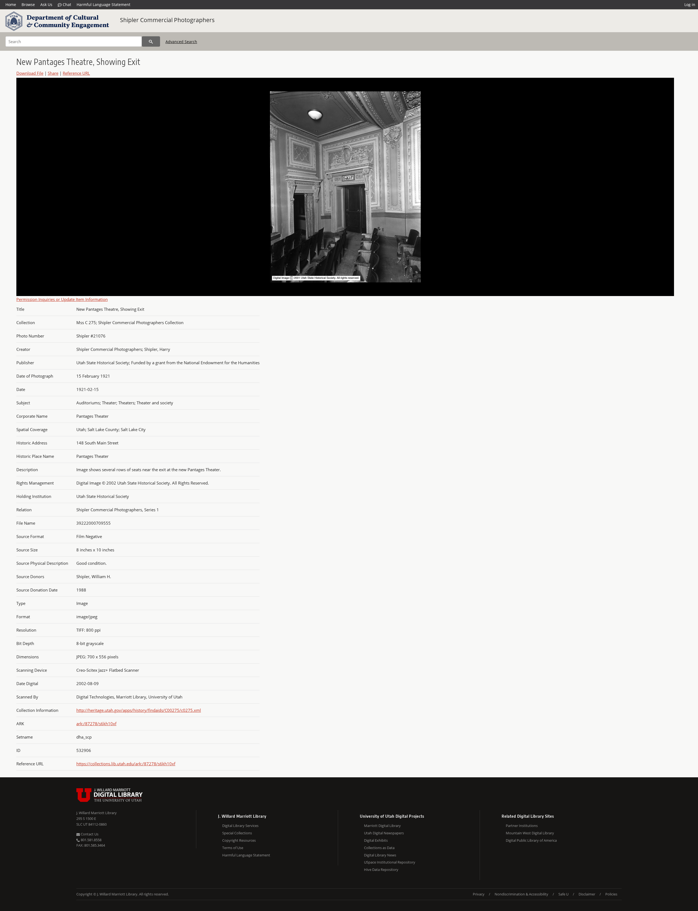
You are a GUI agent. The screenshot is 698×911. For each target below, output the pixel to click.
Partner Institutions (522, 825)
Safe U (563, 894)
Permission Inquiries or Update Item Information (62, 299)
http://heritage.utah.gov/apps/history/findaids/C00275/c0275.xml (138, 710)
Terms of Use (232, 847)
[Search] (151, 41)
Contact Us (89, 834)
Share (53, 73)
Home (10, 4)
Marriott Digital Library (382, 825)
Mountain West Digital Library (530, 833)
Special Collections (237, 833)
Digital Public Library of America (531, 840)
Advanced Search (181, 41)
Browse (28, 4)
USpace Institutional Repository (389, 862)
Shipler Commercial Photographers (167, 20)
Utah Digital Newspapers (384, 833)
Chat (66, 4)
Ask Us (46, 4)
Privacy (479, 894)
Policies (611, 894)
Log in (689, 4)
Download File (29, 73)
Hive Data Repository (381, 869)
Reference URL (76, 73)
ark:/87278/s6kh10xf (96, 723)
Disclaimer (587, 894)
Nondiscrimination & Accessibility (521, 894)
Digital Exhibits (376, 840)
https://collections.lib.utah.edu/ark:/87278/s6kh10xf (125, 763)
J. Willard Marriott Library (96, 812)
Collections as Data (379, 847)
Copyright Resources (239, 840)
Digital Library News (380, 855)
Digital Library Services (240, 825)
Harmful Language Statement (103, 4)
